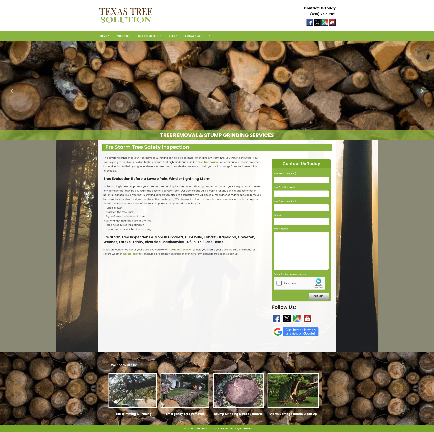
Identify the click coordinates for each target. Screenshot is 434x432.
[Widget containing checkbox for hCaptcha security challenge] (299, 283)
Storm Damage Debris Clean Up (293, 414)
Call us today (131, 254)
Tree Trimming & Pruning (133, 414)
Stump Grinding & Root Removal (238, 414)
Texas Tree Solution (207, 162)
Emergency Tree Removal (185, 414)
